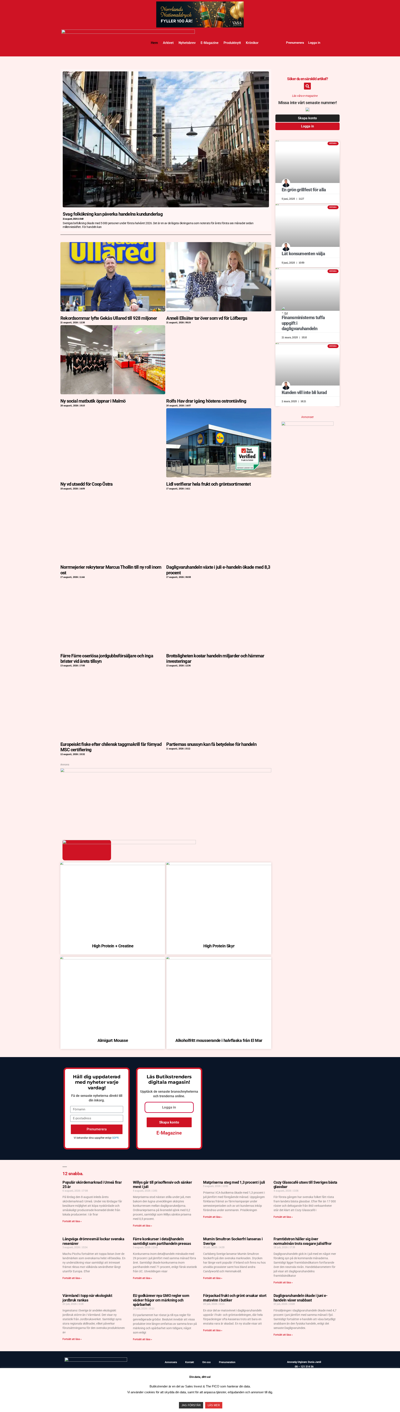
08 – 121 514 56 (304, 1366)
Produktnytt (232, 43)
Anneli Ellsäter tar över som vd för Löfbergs (206, 318)
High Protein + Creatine (113, 945)
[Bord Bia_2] (200, 22)
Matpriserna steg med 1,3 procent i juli (234, 1182)
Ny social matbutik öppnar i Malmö (93, 401)
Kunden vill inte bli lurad (304, 392)
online (179, 1096)
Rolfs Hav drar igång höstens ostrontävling (206, 401)
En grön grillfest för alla (304, 189)
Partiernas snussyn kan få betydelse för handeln (211, 744)
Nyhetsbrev (187, 43)
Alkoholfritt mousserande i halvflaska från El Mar (218, 1040)
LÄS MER (214, 1405)
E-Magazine (210, 43)
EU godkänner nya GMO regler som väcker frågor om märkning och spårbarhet (161, 1300)
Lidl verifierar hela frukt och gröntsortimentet (208, 484)
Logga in (314, 43)
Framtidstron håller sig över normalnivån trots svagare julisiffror (303, 1241)
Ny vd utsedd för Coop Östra (86, 484)
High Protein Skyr (218, 945)
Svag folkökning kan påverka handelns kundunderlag (113, 214)
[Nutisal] (307, 424)
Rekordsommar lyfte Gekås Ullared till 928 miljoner (108, 318)
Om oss (206, 1362)
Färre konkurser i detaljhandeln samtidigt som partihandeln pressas (162, 1241)
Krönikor (252, 43)
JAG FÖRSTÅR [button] (191, 1405)
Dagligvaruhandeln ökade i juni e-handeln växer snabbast (301, 1297)
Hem (154, 43)
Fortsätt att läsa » (72, 1221)
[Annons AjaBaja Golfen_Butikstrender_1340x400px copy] (165, 771)
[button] (307, 86)
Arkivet (168, 43)
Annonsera (171, 1362)
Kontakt (189, 1362)
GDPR (115, 1137)
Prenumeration (227, 1362)
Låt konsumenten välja (303, 253)
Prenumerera (295, 43)
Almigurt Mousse (113, 1040)
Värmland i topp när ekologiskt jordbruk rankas (87, 1297)
